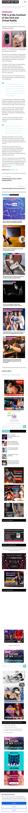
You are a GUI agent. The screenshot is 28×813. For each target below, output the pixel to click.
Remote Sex (13, 282)
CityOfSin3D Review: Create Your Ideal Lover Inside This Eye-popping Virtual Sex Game (14, 332)
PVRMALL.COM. (12, 165)
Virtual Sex (20, 309)
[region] (14, 802)
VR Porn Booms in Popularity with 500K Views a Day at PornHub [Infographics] (12, 222)
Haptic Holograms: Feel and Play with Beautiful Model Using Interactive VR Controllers (12, 361)
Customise (14, 806)
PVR (7, 49)
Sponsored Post (5, 23)
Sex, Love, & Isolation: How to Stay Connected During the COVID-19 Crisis (12, 305)
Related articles (5, 194)
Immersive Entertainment (7, 311)
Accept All (14, 803)
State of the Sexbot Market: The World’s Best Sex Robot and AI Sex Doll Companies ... (14, 462)
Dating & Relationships (7, 254)
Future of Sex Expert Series (10, 727)
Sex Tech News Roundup (9, 725)
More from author (14, 194)
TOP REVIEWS (6, 431)
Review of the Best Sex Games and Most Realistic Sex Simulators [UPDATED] (13, 443)
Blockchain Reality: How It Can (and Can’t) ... (14, 188)
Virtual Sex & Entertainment (8, 226)
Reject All (14, 810)
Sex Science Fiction (8, 732)
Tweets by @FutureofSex (14, 645)
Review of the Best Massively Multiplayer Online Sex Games (13, 436)
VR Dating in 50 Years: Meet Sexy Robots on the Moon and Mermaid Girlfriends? (13, 277)
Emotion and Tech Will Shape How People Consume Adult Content (13, 249)
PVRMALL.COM (14, 169)
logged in (9, 374)
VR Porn (4, 337)
